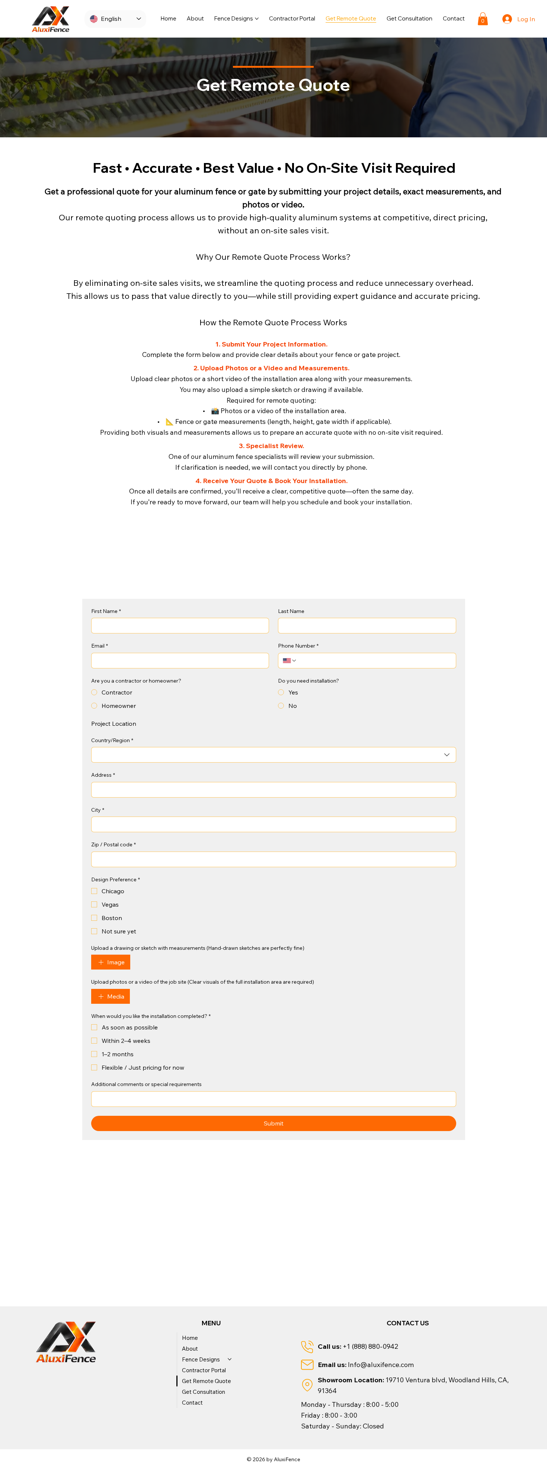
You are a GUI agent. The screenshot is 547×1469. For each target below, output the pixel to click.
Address (103, 775)
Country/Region (112, 740)
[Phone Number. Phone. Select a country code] (290, 661)
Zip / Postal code (113, 844)
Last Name (291, 611)
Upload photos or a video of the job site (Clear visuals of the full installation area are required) (202, 981)
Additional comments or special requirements (146, 1084)
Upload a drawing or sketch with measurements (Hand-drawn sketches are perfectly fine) (197, 948)
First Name (106, 611)
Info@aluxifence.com (381, 1364)
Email (99, 645)
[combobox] (274, 754)
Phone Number (298, 645)
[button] (482, 18)
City (97, 810)
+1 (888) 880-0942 (370, 1346)
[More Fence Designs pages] (257, 18)
